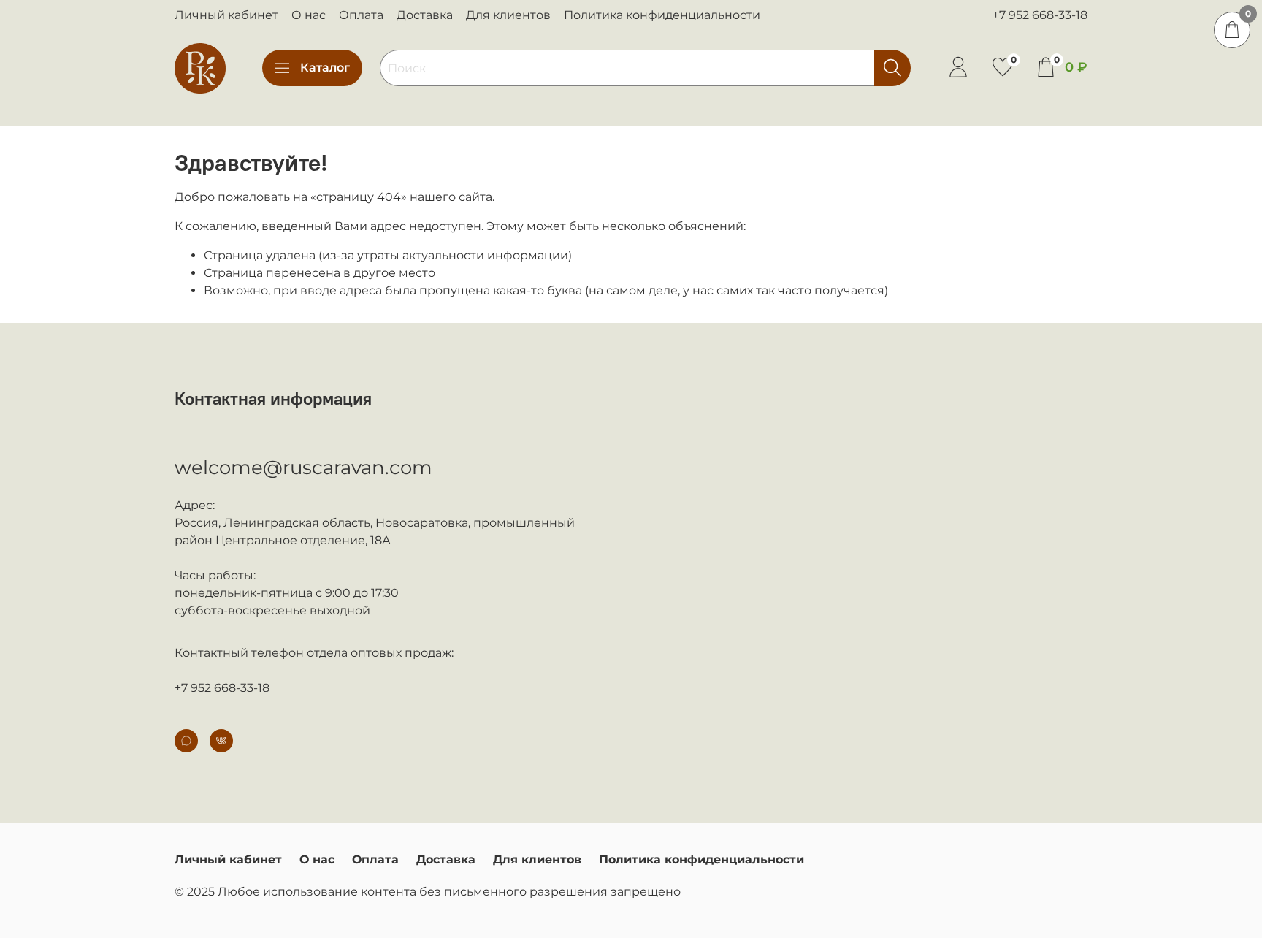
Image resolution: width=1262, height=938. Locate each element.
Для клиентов (508, 15)
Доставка (425, 15)
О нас (308, 15)
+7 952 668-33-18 (1040, 15)
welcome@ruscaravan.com (303, 467)
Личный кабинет (226, 15)
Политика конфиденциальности (662, 15)
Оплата (361, 15)
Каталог (325, 68)
